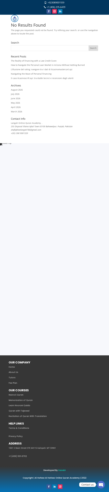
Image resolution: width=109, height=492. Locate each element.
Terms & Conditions (19, 428)
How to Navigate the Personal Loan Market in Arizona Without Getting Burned (48, 65)
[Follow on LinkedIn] (60, 11)
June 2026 (15, 98)
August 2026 (17, 89)
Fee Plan (13, 383)
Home (12, 367)
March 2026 (16, 111)
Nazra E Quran (16, 394)
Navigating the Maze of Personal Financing (31, 73)
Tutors (12, 377)
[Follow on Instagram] (54, 11)
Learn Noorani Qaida (19, 405)
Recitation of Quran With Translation (28, 416)
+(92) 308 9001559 (19, 133)
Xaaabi (62, 470)
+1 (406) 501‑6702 (18, 456)
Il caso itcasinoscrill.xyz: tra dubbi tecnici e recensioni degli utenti (42, 78)
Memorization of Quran (21, 400)
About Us (13, 372)
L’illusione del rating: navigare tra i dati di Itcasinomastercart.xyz (41, 69)
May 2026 (15, 102)
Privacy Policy (16, 436)
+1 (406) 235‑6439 (56, 7)
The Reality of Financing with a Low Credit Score (33, 60)
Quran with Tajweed (19, 410)
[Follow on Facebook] (49, 11)
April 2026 (16, 107)
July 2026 (15, 94)
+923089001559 (56, 2)
